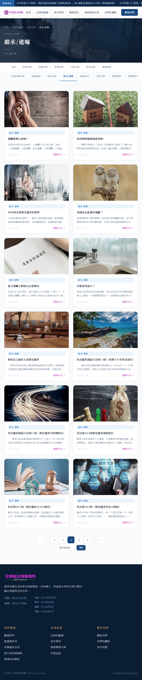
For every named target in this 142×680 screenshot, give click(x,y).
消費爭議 (132, 76)
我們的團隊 (111, 12)
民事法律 (31, 27)
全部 (13, 67)
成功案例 (59, 12)
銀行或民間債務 (13, 653)
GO (81, 547)
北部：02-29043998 (44, 597)
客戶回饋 (102, 647)
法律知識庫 (42, 12)
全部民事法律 (18, 76)
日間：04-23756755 (15, 598)
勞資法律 (90, 67)
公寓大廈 (100, 76)
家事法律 (58, 67)
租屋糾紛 (84, 76)
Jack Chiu (132, 673)
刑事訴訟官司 (12, 647)
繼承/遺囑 (68, 76)
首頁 (28, 12)
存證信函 (36, 76)
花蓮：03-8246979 (44, 611)
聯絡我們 (129, 12)
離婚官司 (9, 635)
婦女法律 (51, 76)
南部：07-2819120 (43, 606)
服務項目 (74, 12)
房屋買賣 (116, 76)
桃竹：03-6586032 (44, 602)
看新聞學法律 (92, 12)
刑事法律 (42, 67)
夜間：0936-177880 (15, 603)
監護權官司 (10, 641)
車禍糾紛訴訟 (12, 659)
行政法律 (74, 67)
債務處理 (106, 67)
